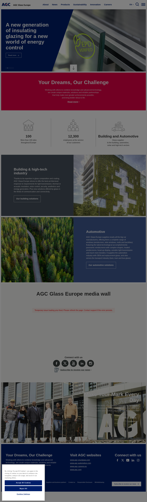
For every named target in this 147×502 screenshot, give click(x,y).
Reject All (23, 488)
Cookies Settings (23, 494)
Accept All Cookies (23, 483)
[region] (23, 482)
